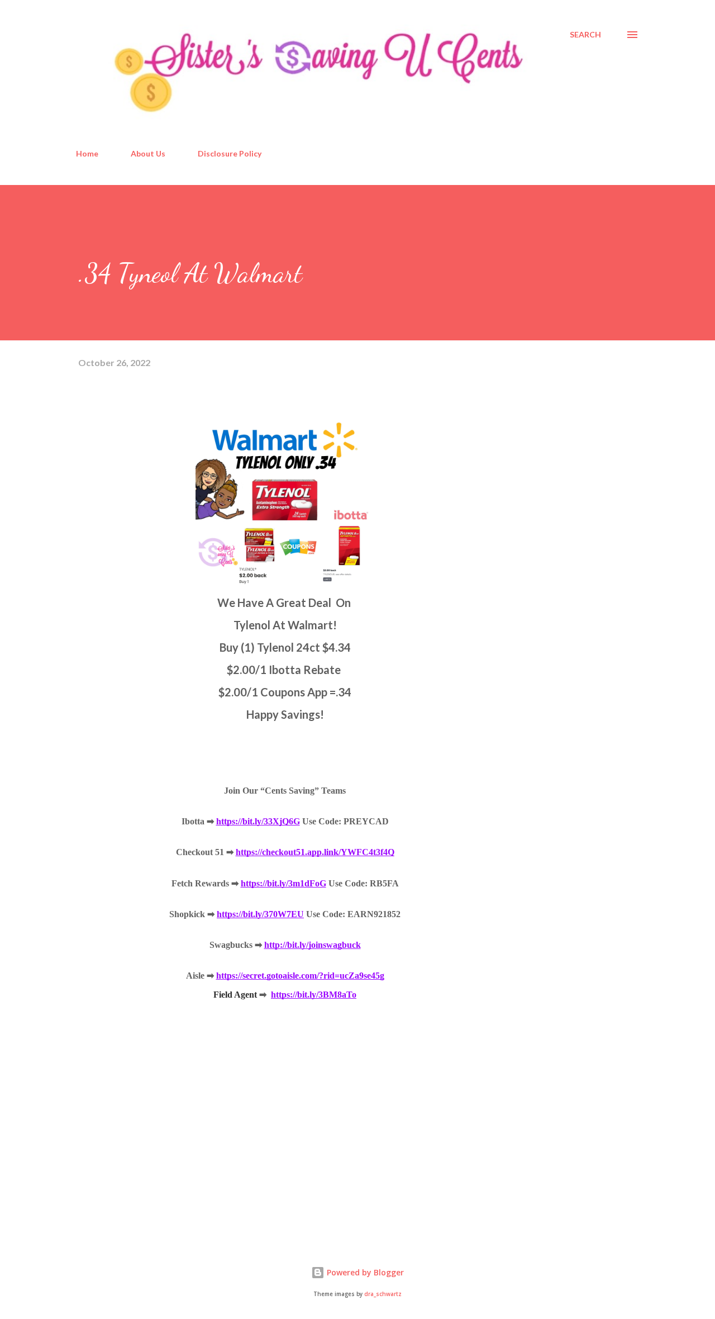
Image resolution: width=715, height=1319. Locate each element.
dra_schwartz (383, 1294)
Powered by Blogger (364, 1272)
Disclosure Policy (229, 153)
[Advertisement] (162, 1103)
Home (87, 153)
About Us (148, 153)
